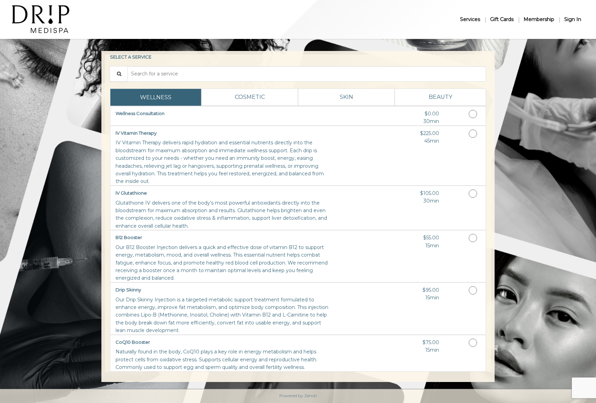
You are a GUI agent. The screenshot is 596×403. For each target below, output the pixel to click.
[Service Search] (119, 74)
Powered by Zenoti (298, 395)
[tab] (155, 97)
